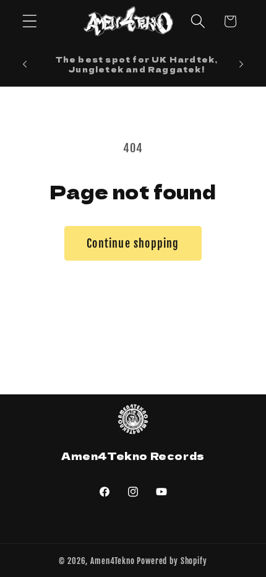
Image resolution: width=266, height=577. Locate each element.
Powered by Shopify (172, 561)
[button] (30, 21)
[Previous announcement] (24, 64)
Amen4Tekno (112, 561)
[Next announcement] (241, 64)
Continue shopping (133, 243)
